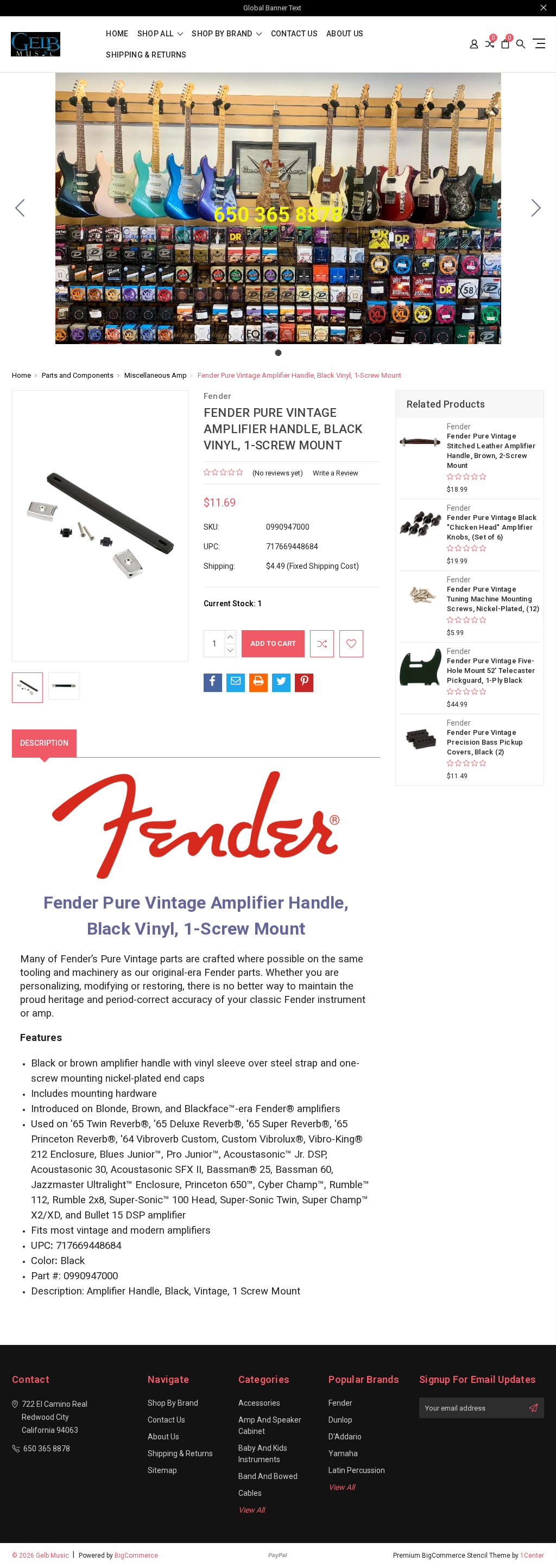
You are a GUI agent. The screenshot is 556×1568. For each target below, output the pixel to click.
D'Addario (345, 1436)
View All (251, 1510)
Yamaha (343, 1453)
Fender (340, 1403)
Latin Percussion (356, 1470)
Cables (250, 1493)
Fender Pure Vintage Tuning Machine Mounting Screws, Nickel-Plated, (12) (493, 599)
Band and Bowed (268, 1476)
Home (117, 34)
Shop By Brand (223, 34)
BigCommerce (136, 1555)
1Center (532, 1555)
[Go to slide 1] (20, 208)
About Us (345, 34)
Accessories (259, 1403)
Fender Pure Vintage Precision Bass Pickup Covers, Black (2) (485, 742)
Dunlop (340, 1419)
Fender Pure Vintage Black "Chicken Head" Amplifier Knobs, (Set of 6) (491, 527)
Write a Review (335, 473)
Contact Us (294, 34)
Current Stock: (233, 603)
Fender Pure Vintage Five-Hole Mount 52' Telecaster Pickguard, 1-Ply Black (491, 670)
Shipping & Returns (146, 55)
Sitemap (162, 1470)
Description (44, 743)
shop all (156, 34)
